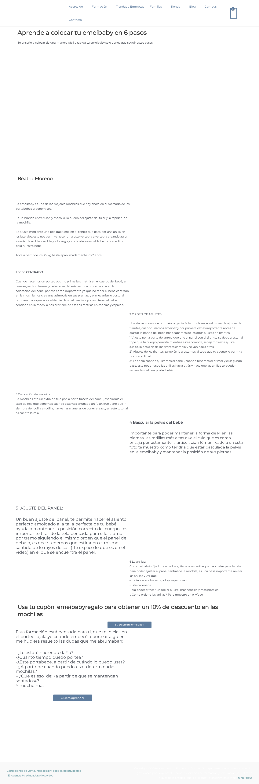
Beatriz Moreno (35, 178)
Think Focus (244, 777)
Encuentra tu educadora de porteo (30, 775)
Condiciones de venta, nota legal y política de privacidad (44, 770)
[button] (84, 6)
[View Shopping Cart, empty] (233, 13)
